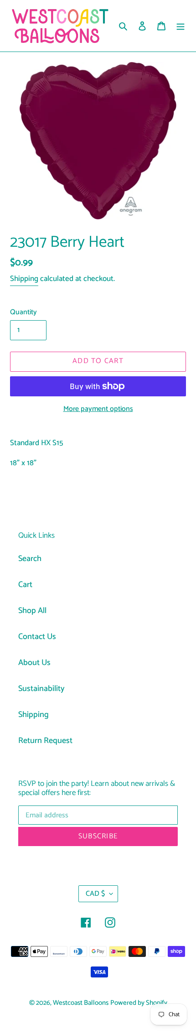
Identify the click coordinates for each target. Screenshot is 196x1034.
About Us (34, 663)
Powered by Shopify (138, 1003)
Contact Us (37, 637)
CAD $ (95, 894)
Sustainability (41, 689)
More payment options (98, 409)
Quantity (23, 312)
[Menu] (180, 25)
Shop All (32, 611)
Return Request (45, 741)
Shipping (24, 278)
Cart (25, 585)
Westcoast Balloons (80, 1003)
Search (29, 559)
